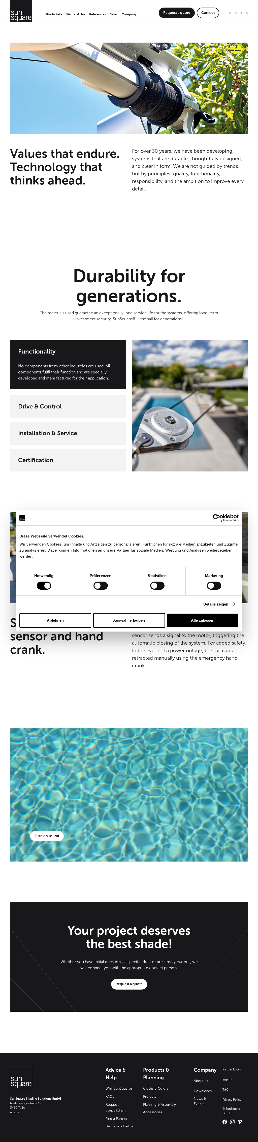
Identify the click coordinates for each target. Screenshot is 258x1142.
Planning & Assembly (159, 1104)
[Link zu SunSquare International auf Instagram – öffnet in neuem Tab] (232, 1122)
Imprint (227, 1079)
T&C (225, 1089)
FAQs (110, 1096)
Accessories (152, 1112)
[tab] (68, 365)
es (246, 13)
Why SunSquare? (119, 1088)
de (230, 13)
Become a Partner (120, 1126)
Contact (208, 13)
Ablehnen (55, 620)
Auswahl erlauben (129, 620)
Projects (149, 1096)
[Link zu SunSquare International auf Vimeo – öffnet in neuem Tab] (240, 1122)
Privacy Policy (231, 1099)
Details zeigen (215, 604)
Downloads (203, 1091)
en (236, 13)
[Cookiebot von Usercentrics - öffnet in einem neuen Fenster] (217, 518)
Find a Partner (116, 1119)
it (241, 13)
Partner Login (231, 1069)
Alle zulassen (202, 620)
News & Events (200, 1101)
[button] (53, 14)
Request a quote (176, 13)
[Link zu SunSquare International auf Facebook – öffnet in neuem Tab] (224, 1122)
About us (201, 1081)
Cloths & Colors (155, 1088)
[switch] (100, 586)
